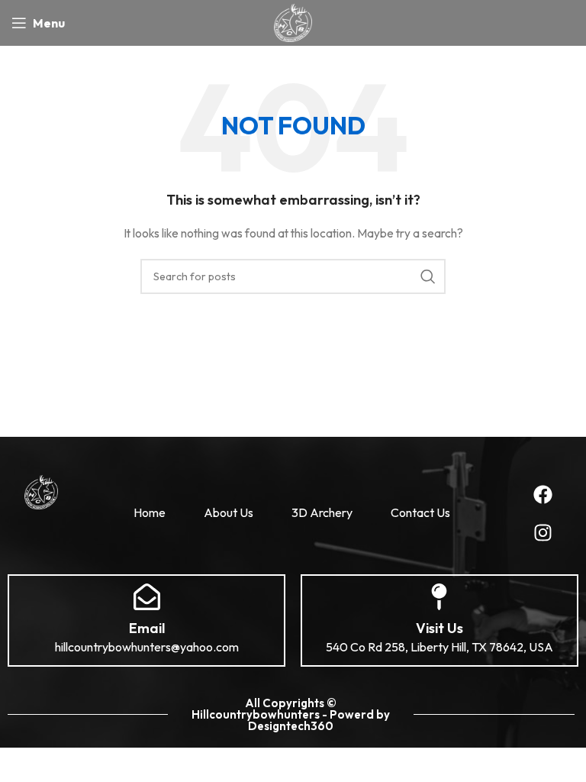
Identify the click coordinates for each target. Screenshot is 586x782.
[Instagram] (543, 532)
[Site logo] (292, 21)
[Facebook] (543, 494)
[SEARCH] (428, 276)
